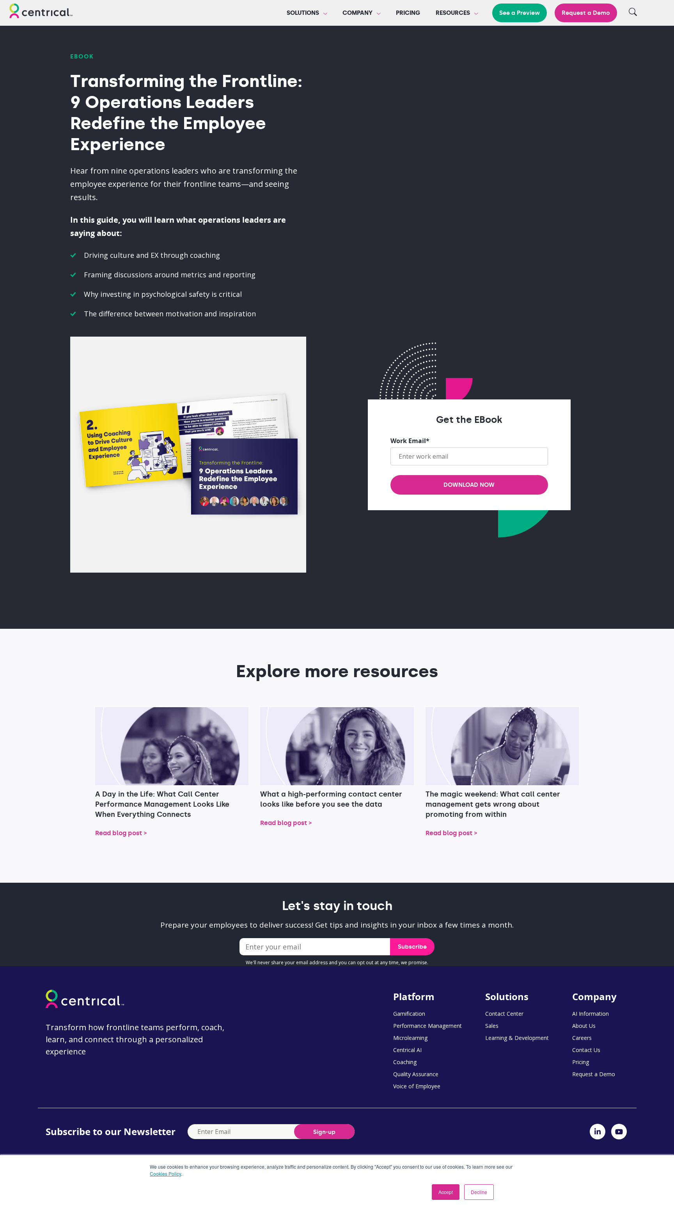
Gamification (409, 1013)
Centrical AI (407, 1050)
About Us (584, 1025)
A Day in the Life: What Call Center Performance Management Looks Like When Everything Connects (162, 804)
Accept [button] (445, 1192)
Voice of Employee (416, 1086)
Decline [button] (479, 1192)
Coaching (405, 1062)
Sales (491, 1025)
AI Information (590, 1013)
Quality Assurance (415, 1074)
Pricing (408, 12)
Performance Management (427, 1025)
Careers (582, 1037)
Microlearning (410, 1037)
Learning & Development (517, 1037)
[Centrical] (41, 12)
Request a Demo (586, 12)
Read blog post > (121, 833)
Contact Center (504, 1013)
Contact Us (586, 1050)
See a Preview (519, 12)
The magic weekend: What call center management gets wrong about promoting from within (493, 804)
